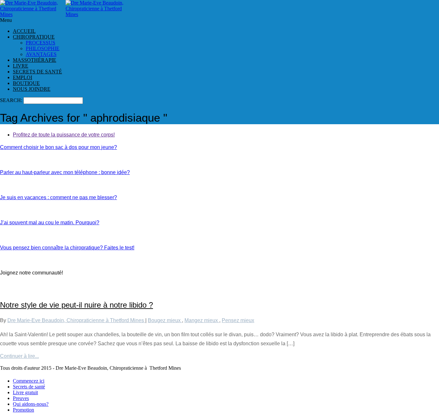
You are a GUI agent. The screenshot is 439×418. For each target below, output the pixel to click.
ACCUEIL (24, 31)
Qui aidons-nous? (31, 404)
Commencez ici (28, 381)
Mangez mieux (201, 320)
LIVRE (20, 66)
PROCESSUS (40, 42)
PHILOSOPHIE (42, 48)
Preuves (21, 398)
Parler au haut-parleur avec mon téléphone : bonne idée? (65, 172)
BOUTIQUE (26, 83)
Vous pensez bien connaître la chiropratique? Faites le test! (67, 247)
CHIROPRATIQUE (34, 37)
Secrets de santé (29, 386)
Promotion (23, 410)
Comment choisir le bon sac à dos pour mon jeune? (58, 147)
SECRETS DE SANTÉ (37, 71)
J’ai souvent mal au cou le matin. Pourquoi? (49, 222)
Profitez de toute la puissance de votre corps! (64, 134)
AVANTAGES (41, 54)
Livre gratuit (25, 392)
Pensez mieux (238, 320)
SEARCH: (11, 100)
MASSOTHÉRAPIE (34, 60)
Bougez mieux (165, 320)
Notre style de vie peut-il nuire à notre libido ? (76, 305)
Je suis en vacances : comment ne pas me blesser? (58, 197)
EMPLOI (22, 77)
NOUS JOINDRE (31, 89)
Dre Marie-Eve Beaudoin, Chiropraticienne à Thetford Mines (76, 320)
